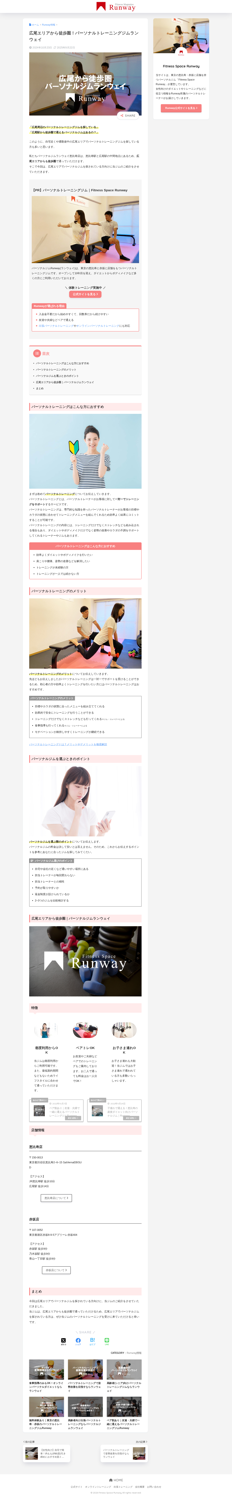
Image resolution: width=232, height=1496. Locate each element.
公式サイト (77, 1487)
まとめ (40, 388)
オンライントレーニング (98, 1487)
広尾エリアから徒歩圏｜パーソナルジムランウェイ (65, 382)
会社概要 (140, 1487)
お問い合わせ (154, 1487)
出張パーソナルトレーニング (56, 325)
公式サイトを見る (84, 294)
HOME (118, 1480)
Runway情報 (134, 1352)
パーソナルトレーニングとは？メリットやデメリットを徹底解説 (68, 744)
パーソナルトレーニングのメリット (56, 369)
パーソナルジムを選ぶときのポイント (57, 375)
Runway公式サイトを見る (180, 108)
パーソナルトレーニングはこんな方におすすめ (62, 363)
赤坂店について (55, 1270)
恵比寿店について (55, 1198)
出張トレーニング (123, 1487)
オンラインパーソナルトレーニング (97, 325)
